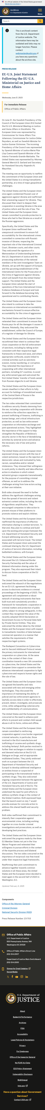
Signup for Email (17, 969)
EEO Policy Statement (22, 1069)
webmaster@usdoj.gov (26, 53)
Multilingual (23, 1080)
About (22, 1011)
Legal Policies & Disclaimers (22, 1040)
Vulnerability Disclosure (22, 1074)
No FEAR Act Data (22, 1063)
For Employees (22, 1051)
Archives (22, 1023)
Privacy (22, 1046)
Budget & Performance (22, 1017)
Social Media (12, 972)
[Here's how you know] (22, 3)
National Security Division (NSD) (17, 912)
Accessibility (22, 1034)
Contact (21, 1100)
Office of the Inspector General (22, 1057)
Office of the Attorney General (16, 904)
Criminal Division (9, 908)
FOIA (22, 1028)
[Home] (15, 15)
